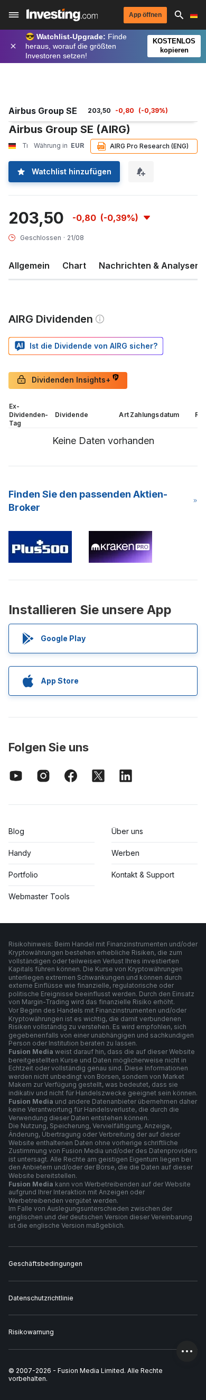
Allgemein (29, 265)
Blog (16, 831)
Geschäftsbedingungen (45, 1264)
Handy (19, 852)
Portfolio (23, 874)
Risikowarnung (31, 1332)
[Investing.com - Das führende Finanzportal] (62, 14)
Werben (125, 852)
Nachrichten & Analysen (149, 265)
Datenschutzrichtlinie (40, 1298)
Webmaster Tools (39, 896)
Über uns (127, 831)
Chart (74, 265)
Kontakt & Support (142, 874)
